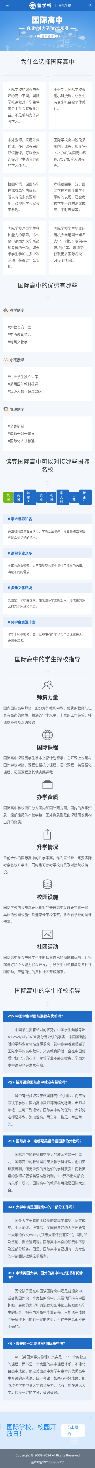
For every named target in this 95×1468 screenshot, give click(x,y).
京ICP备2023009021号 (47, 1462)
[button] (90, 5)
